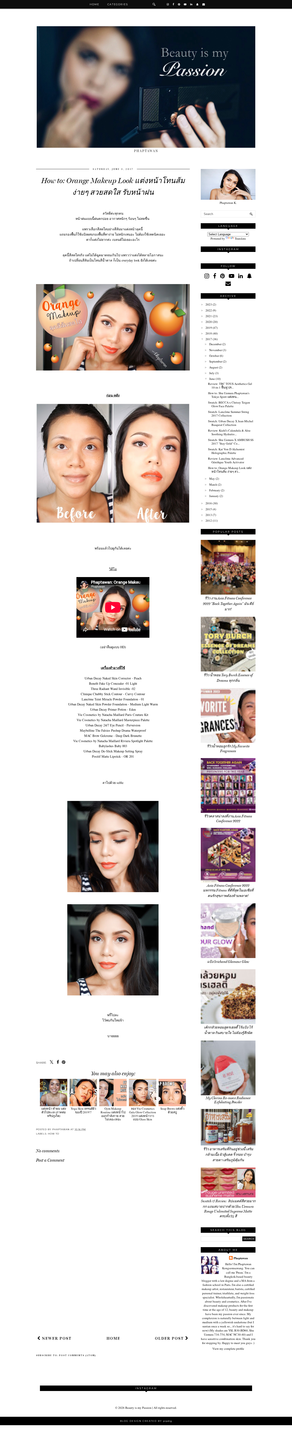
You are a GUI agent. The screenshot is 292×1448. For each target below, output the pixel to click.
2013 (209, 515)
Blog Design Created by (146, 1421)
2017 (209, 339)
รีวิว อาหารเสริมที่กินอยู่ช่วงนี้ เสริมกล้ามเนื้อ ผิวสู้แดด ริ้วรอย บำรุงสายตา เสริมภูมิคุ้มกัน (228, 1154)
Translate (240, 238)
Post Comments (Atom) (77, 1355)
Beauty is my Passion (138, 1408)
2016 (209, 503)
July (211, 373)
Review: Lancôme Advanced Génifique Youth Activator (226, 460)
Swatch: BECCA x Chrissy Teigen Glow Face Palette (229, 404)
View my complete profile (228, 1349)
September (215, 361)
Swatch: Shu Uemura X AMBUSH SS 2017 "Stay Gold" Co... (230, 442)
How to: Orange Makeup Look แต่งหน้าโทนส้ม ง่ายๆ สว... (229, 470)
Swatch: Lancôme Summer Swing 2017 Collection (228, 413)
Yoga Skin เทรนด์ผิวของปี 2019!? (83, 1110)
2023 (209, 304)
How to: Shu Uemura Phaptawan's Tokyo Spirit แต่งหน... (228, 395)
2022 (209, 310)
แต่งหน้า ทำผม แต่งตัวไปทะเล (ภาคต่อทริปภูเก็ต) (53, 1112)
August (213, 367)
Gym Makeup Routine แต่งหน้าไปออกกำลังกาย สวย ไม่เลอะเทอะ (113, 1113)
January (214, 496)
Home (94, 4)
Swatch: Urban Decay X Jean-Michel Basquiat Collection (230, 423)
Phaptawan (241, 1258)
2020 (209, 322)
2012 (209, 520)
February (214, 490)
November (215, 350)
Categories (117, 4)
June (212, 379)
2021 (209, 316)
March (213, 484)
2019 (209, 328)
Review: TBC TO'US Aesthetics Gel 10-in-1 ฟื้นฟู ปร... (230, 385)
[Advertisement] (113, 1298)
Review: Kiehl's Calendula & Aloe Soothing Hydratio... (229, 432)
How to (53, 1133)
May (212, 479)
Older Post (170, 1338)
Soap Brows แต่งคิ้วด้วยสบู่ (172, 1110)
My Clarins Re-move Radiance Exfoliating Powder (228, 1100)
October (214, 356)
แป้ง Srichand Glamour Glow (228, 962)
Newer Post (56, 1338)
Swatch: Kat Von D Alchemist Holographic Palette (226, 451)
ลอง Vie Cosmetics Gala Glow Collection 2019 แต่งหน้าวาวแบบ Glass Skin (142, 1113)
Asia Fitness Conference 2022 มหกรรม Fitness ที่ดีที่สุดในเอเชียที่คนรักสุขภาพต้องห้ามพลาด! (228, 890)
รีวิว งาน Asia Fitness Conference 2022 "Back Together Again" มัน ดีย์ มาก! (228, 603)
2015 (209, 509)
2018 (209, 333)
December (215, 344)
